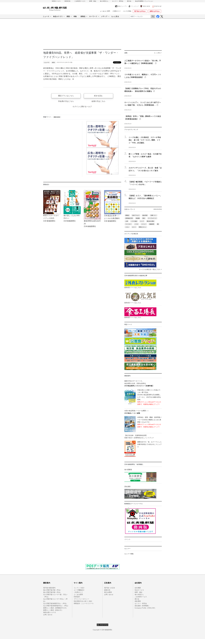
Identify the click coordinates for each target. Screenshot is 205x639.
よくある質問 (78, 594)
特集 (75, 16)
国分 (144, 218)
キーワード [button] (93, 16)
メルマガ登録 (127, 11)
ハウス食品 (134, 221)
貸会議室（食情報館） (142, 606)
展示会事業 (108, 592)
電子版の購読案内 (49, 588)
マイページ (103, 625)
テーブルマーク (152, 218)
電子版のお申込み (140, 11)
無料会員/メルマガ (49, 612)
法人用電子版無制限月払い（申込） (55, 603)
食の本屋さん (104, 1)
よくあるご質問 (105, 11)
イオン (127, 227)
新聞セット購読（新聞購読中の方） (55, 608)
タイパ (134, 227)
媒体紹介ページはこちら (132, 287)
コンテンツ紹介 (79, 588)
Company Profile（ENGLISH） (145, 608)
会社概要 (138, 588)
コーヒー (143, 224)
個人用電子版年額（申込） (52, 592)
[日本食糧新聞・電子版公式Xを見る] (161, 16)
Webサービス (139, 590)
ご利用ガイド (116, 11)
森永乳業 (145, 215)
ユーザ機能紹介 (79, 590)
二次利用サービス (79, 1)
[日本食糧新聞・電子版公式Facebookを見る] (158, 16)
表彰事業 (138, 601)
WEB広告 (67, 1)
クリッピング (134, 6)
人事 (126, 221)
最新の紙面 (146, 6)
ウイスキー (128, 224)
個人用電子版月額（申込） (52, 590)
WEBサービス (56, 1)
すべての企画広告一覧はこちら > (150, 269)
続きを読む (98, 96)
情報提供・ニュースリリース (84, 603)
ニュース (46, 62)
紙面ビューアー (122, 6)
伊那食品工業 (129, 218)
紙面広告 (107, 590)
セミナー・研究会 (117, 1)
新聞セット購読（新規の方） (53, 610)
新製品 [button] (83, 16)
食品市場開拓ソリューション (144, 1)
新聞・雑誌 (92, 1)
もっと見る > (158, 53)
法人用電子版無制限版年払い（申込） (56, 606)
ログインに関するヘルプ (82, 106)
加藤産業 (151, 224)
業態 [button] (68, 16)
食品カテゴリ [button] (58, 16)
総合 (53, 62)
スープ (142, 221)
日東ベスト (154, 215)
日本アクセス (135, 215)
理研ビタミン (142, 227)
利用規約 (77, 597)
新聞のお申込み (155, 11)
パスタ (136, 224)
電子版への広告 (109, 588)
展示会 (129, 1)
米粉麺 (137, 218)
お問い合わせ (47, 614)
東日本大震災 (150, 221)
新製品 (127, 215)
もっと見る (115, 16)
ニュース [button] (46, 16)
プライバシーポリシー (81, 599)
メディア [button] (104, 16)
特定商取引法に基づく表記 (83, 601)
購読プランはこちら (66, 96)
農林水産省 (57, 117)
